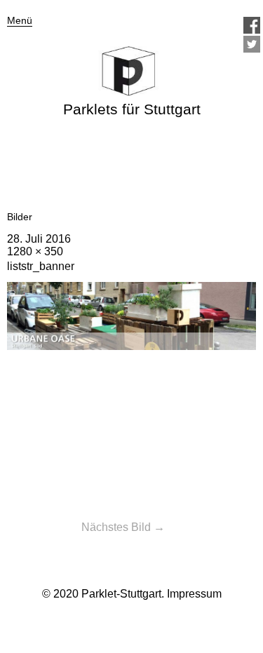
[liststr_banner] (131, 346)
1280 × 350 (35, 251)
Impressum (194, 594)
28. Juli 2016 (39, 239)
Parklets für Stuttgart (132, 109)
